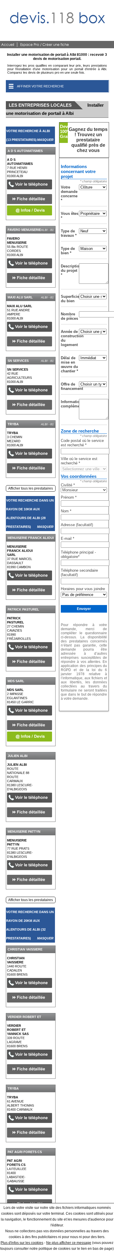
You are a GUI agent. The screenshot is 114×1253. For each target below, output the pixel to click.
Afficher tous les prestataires (30, 488)
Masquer (45, 139)
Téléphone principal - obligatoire (78, 554)
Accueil (7, 44)
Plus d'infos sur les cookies (22, 1243)
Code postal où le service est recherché (82, 442)
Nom (66, 511)
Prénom (69, 497)
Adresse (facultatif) (77, 525)
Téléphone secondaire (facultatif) (79, 572)
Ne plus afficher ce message (68, 1243)
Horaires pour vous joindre (83, 589)
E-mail (67, 538)
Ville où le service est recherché (79, 461)
